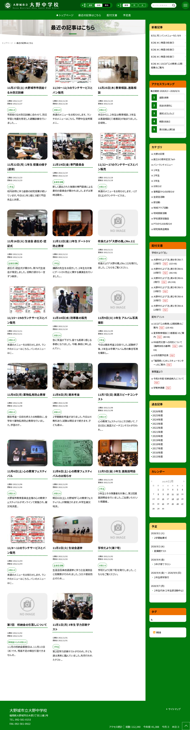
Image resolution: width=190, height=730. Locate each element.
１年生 (156, 170)
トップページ (66, 15)
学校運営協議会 (161, 218)
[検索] (174, 5)
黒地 (106, 5)
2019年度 (157, 440)
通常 (90, 5)
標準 (126, 5)
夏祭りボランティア (166, 113)
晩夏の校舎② (164, 121)
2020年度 (157, 436)
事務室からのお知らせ (163, 191)
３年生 (156, 180)
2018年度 (157, 444)
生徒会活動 (159, 196)
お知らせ (157, 186)
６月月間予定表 (163, 355)
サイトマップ (174, 709)
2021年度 (157, 432)
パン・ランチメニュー (163, 164)
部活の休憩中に (165, 105)
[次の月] (183, 481)
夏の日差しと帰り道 (167, 129)
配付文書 (112, 15)
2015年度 (157, 456)
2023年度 (157, 423)
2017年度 (157, 448)
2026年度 (157, 411)
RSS (158, 632)
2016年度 (157, 452)
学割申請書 (161, 387)
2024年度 (157, 419)
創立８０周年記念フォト (164, 159)
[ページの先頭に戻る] (186, 726)
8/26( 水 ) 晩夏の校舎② (162, 49)
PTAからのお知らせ (162, 223)
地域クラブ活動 (160, 207)
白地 (98, 5)
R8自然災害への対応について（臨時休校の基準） (168, 345)
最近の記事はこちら (89, 15)
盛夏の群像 (163, 97)
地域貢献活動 (160, 213)
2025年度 (157, 415)
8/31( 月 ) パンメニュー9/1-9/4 (166, 35)
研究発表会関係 (161, 229)
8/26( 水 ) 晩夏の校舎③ (162, 42)
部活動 (156, 202)
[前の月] (151, 481)
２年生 (156, 175)
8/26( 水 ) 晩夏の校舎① (162, 56)
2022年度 (157, 427)
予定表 (127, 15)
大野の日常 (158, 154)
